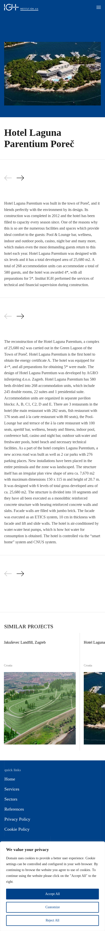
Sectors (10, 799)
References (14, 809)
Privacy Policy (17, 819)
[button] (98, 7)
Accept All (52, 894)
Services (11, 789)
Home (9, 779)
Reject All (52, 920)
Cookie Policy (17, 829)
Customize (52, 907)
